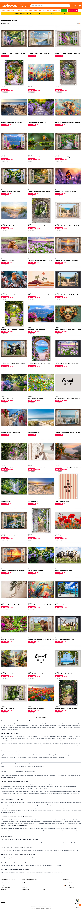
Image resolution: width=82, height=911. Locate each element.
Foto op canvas (25, 882)
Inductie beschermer (5, 882)
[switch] (77, 907)
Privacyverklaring (34, 906)
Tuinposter (8, 18)
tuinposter (37, 725)
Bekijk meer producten (41, 717)
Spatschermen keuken (5, 892)
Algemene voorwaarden (42, 906)
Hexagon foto (24, 887)
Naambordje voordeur (5, 885)
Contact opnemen (46, 884)
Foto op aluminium (25, 885)
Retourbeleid (49, 906)
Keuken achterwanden (5, 887)
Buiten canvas (4, 889)
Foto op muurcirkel (25, 889)
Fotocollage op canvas (26, 891)
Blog (43, 885)
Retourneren (45, 889)
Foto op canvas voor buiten (27, 892)
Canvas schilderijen (5, 884)
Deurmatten (3, 891)
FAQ (43, 882)
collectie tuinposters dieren (20, 825)
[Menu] (80, 898)
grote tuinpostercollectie (9, 777)
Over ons (44, 887)
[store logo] (9, 5)
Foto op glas (24, 884)
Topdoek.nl (3, 18)
